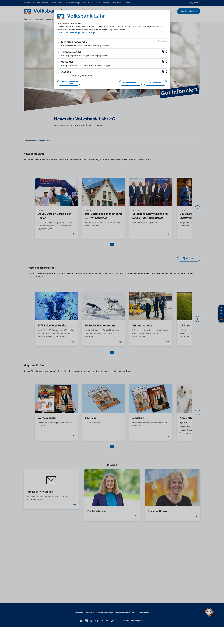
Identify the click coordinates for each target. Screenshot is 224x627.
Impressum (87, 33)
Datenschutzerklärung (67, 33)
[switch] (164, 51)
